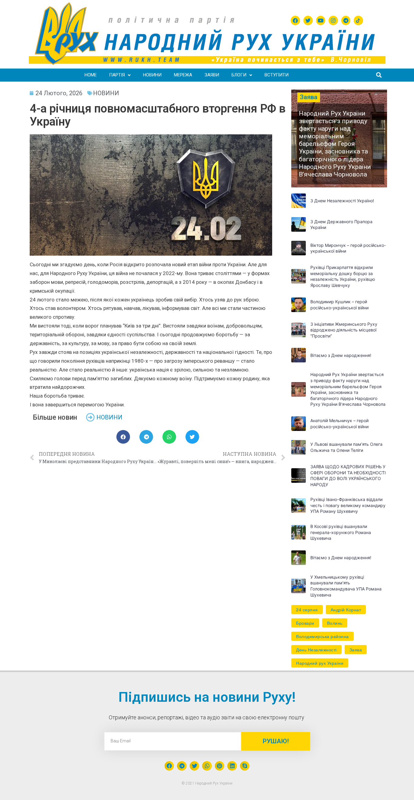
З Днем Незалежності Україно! (342, 200)
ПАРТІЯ (117, 75)
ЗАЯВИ (212, 75)
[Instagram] (333, 20)
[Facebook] (295, 20)
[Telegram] (346, 20)
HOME (91, 75)
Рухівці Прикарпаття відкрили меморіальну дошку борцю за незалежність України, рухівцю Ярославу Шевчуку (342, 276)
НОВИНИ (152, 75)
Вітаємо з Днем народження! (340, 355)
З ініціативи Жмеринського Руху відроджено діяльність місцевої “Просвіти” (343, 329)
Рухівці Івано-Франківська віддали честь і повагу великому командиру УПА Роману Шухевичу (348, 505)
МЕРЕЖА (183, 75)
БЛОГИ (239, 75)
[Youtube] (321, 20)
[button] (339, 138)
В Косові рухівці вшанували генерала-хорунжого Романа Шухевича (340, 532)
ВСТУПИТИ (277, 75)
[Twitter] (308, 20)
